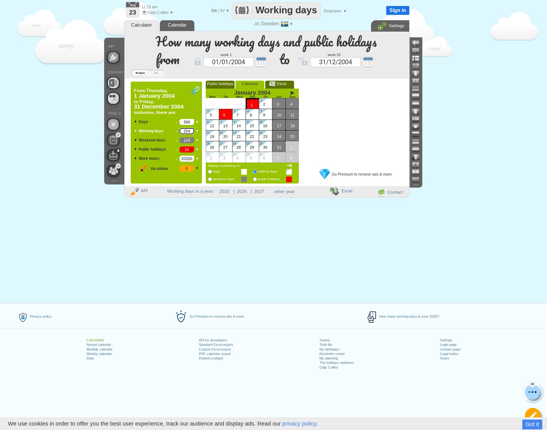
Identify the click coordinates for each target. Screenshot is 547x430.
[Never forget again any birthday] (113, 155)
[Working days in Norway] (418, 50)
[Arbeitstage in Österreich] (418, 104)
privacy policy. (300, 424)
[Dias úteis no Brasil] (418, 164)
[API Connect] (113, 57)
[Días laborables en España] (418, 119)
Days (143, 122)
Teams (324, 340)
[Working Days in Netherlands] (418, 149)
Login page (448, 344)
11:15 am (149, 7)
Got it (532, 424)
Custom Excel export (215, 349)
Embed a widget (211, 358)
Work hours (149, 158)
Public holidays (152, 149)
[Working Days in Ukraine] (418, 142)
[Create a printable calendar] (113, 98)
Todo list (325, 344)
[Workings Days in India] (418, 172)
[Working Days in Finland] (418, 58)
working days (267, 171)
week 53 (334, 54)
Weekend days (152, 140)
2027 (259, 191)
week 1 (226, 54)
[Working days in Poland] (418, 96)
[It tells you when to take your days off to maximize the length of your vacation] (113, 124)
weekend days (223, 179)
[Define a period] (533, 416)
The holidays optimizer (336, 363)
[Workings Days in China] (418, 180)
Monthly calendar (99, 349)
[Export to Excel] (113, 83)
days (216, 171)
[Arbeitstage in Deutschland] (418, 88)
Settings (446, 340)
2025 (224, 191)
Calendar (250, 84)
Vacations (159, 168)
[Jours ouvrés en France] (418, 73)
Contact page (450, 349)
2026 (242, 191)
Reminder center (332, 354)
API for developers (213, 340)
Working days (151, 131)
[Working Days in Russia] (418, 134)
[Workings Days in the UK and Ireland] (418, 81)
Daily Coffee (328, 367)
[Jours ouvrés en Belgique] (418, 157)
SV (222, 11)
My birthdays (329, 349)
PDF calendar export (215, 354)
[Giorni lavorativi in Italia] (418, 111)
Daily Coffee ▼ (157, 12)
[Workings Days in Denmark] (418, 43)
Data (90, 358)
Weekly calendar (99, 354)
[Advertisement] (355, 121)
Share (444, 358)
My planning (328, 358)
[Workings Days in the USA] (418, 66)
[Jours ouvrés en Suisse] (418, 126)
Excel (279, 84)
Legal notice (449, 354)
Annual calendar (98, 344)
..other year (283, 191)
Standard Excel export (216, 344)
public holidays (269, 179)
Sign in (397, 10)
